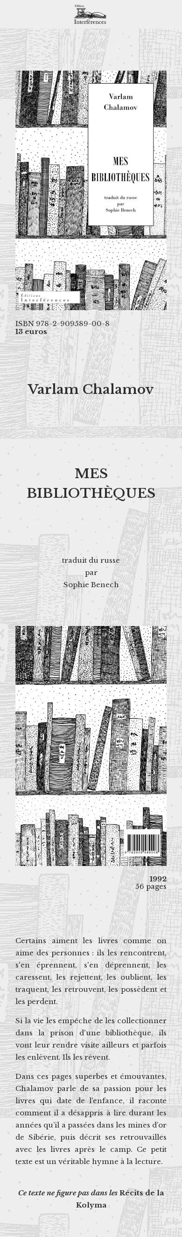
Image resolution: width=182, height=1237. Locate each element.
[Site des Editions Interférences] (91, 14)
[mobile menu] (169, 14)
